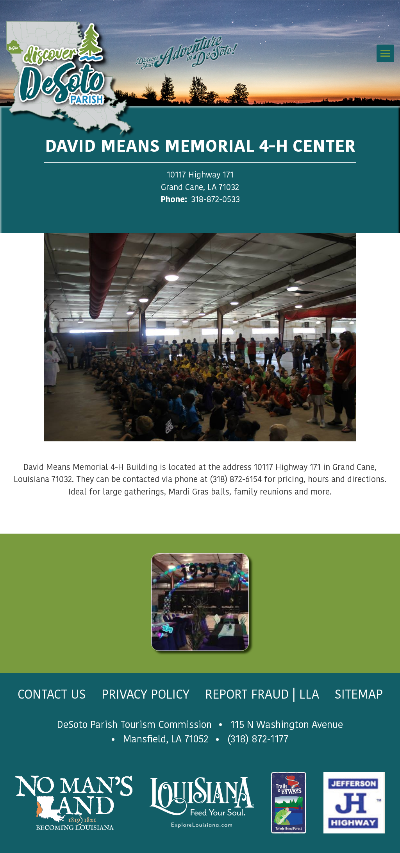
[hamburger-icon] (385, 53)
